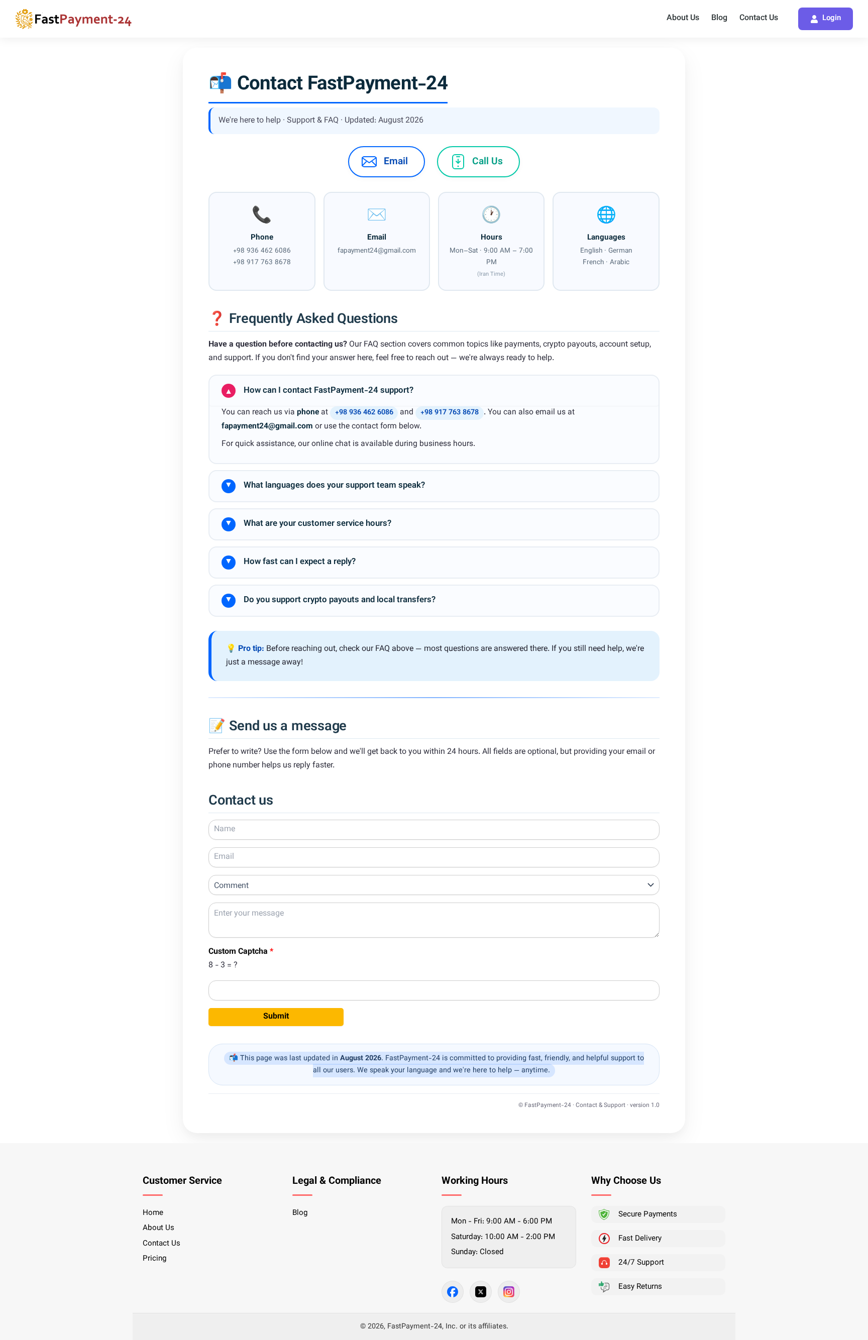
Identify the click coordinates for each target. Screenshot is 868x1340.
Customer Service (182, 1181)
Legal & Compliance (336, 1181)
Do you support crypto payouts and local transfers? (330, 600)
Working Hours (475, 1181)
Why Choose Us (626, 1181)
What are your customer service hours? (308, 523)
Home (153, 1213)
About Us (683, 18)
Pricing (155, 1259)
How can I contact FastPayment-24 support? (319, 391)
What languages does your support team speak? (325, 485)
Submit (276, 1017)
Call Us (487, 161)
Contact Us (758, 18)
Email (396, 161)
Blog (719, 18)
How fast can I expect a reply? (290, 562)
